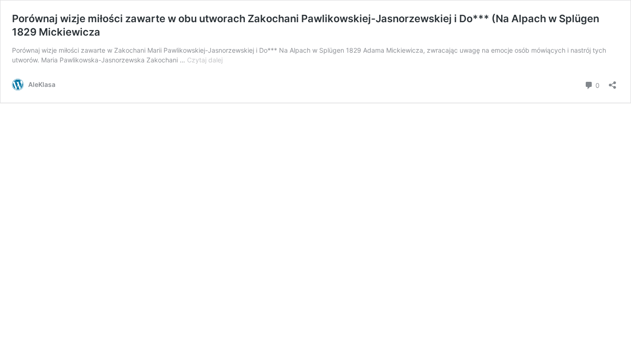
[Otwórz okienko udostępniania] (612, 82)
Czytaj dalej (205, 60)
